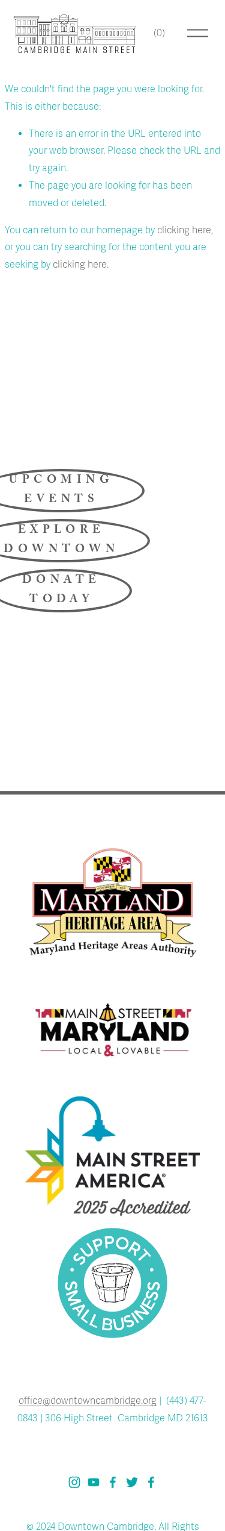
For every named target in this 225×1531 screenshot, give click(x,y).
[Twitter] (132, 1482)
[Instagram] (74, 1482)
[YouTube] (94, 1482)
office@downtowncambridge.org (88, 1401)
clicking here (184, 230)
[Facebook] (113, 1482)
